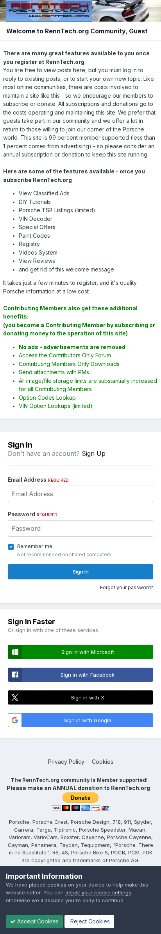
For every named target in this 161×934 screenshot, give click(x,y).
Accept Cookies (37, 921)
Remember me (34, 546)
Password (32, 514)
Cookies (102, 761)
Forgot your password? (126, 587)
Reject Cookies (89, 921)
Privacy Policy (66, 761)
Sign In (81, 571)
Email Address (38, 479)
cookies (56, 884)
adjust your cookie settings (98, 892)
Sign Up (94, 453)
